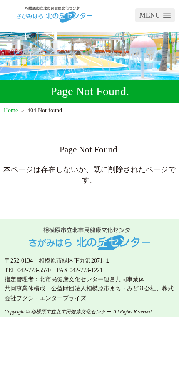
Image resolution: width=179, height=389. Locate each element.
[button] (155, 15)
